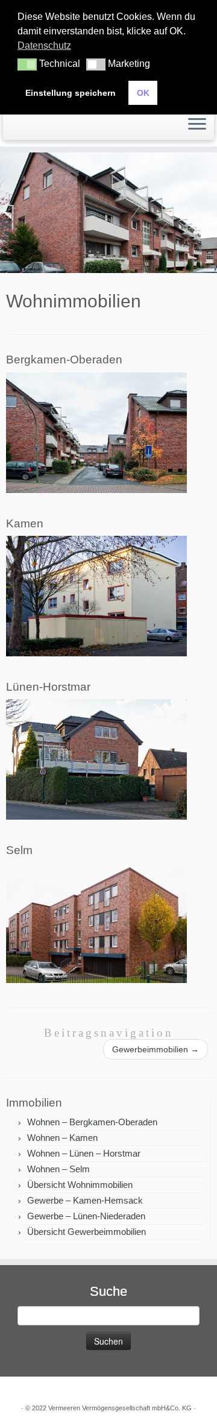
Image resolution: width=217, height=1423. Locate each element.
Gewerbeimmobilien (155, 1049)
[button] (27, 64)
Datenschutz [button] (44, 45)
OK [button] (143, 93)
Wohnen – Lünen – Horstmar (83, 1153)
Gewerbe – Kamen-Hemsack (85, 1200)
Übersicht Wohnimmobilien (80, 1185)
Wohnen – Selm (58, 1169)
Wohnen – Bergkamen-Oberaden (92, 1122)
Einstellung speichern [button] (70, 93)
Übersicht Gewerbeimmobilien (86, 1232)
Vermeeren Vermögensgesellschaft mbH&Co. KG (120, 1408)
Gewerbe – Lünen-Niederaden (86, 1216)
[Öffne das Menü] (197, 125)
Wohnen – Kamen (62, 1137)
